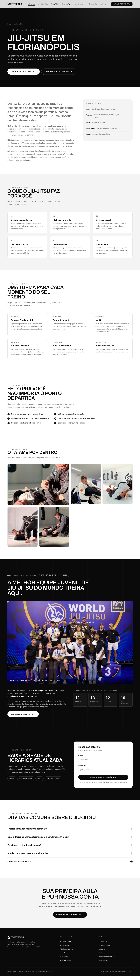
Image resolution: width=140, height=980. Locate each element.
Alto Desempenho (66, 949)
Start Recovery (79, 4)
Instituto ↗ (104, 4)
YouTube (102, 953)
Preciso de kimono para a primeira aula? (27, 853)
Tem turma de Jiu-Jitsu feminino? (24, 845)
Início (9, 24)
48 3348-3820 (104, 941)
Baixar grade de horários (103, 777)
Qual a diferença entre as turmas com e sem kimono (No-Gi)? (38, 837)
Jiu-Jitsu (31, 4)
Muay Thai (55, 4)
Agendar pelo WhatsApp (70, 914)
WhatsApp (83, 765)
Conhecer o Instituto (23, 714)
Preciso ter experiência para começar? (27, 829)
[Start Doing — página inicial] (14, 4)
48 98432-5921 (104, 945)
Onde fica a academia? (19, 861)
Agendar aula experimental (58, 71)
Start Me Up (66, 4)
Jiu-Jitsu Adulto (65, 941)
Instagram (102, 949)
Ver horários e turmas (23, 71)
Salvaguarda (92, 4)
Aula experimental (122, 4)
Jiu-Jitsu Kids (43, 4)
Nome (80, 755)
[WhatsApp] (1, 979)
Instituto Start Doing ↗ (107, 956)
